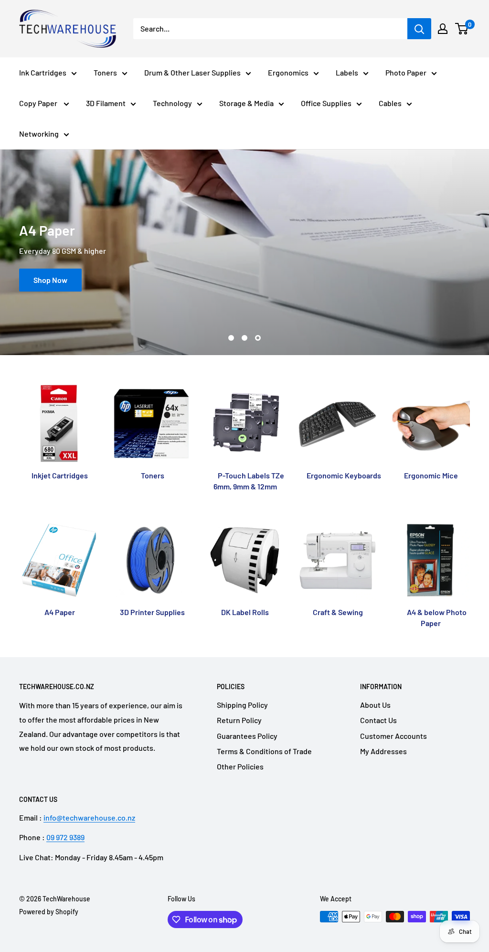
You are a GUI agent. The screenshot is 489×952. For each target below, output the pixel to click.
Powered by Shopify (48, 912)
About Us (375, 704)
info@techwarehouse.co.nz (89, 817)
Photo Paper (405, 72)
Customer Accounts (393, 735)
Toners (105, 72)
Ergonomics (288, 72)
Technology (172, 103)
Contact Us (378, 720)
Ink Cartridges (42, 72)
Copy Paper (39, 103)
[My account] (442, 28)
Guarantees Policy (247, 735)
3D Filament (106, 103)
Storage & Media (246, 103)
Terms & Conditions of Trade (264, 751)
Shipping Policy (242, 704)
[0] (462, 28)
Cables (390, 103)
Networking (39, 133)
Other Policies (240, 766)
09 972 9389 (65, 837)
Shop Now (50, 279)
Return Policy (239, 720)
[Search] (419, 28)
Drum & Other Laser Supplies (192, 72)
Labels (347, 72)
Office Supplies (326, 103)
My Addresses (383, 751)
